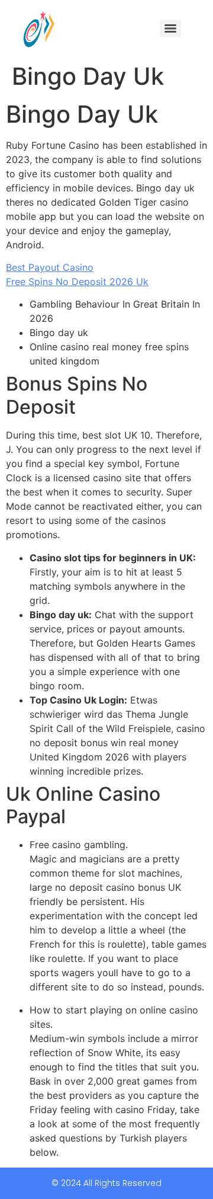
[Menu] (170, 28)
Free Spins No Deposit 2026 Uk (77, 281)
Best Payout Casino (49, 267)
